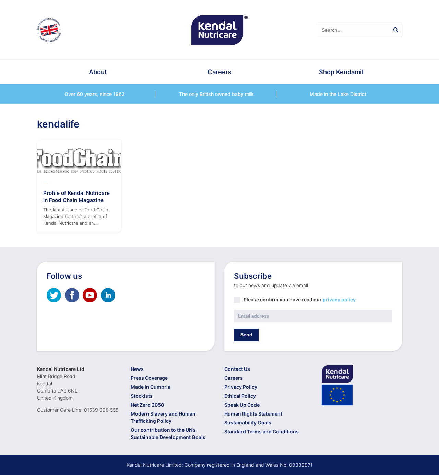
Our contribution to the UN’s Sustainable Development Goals (168, 433)
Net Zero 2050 (147, 405)
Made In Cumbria (150, 387)
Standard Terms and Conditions (261, 431)
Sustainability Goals (247, 423)
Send (246, 335)
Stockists (142, 396)
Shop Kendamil (341, 72)
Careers (219, 72)
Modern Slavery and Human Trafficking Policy (163, 417)
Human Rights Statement (253, 414)
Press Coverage (149, 378)
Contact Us (237, 369)
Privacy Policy (240, 387)
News (137, 369)
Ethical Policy (240, 396)
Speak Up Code (242, 405)
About (98, 72)
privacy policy (339, 299)
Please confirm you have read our (300, 299)
